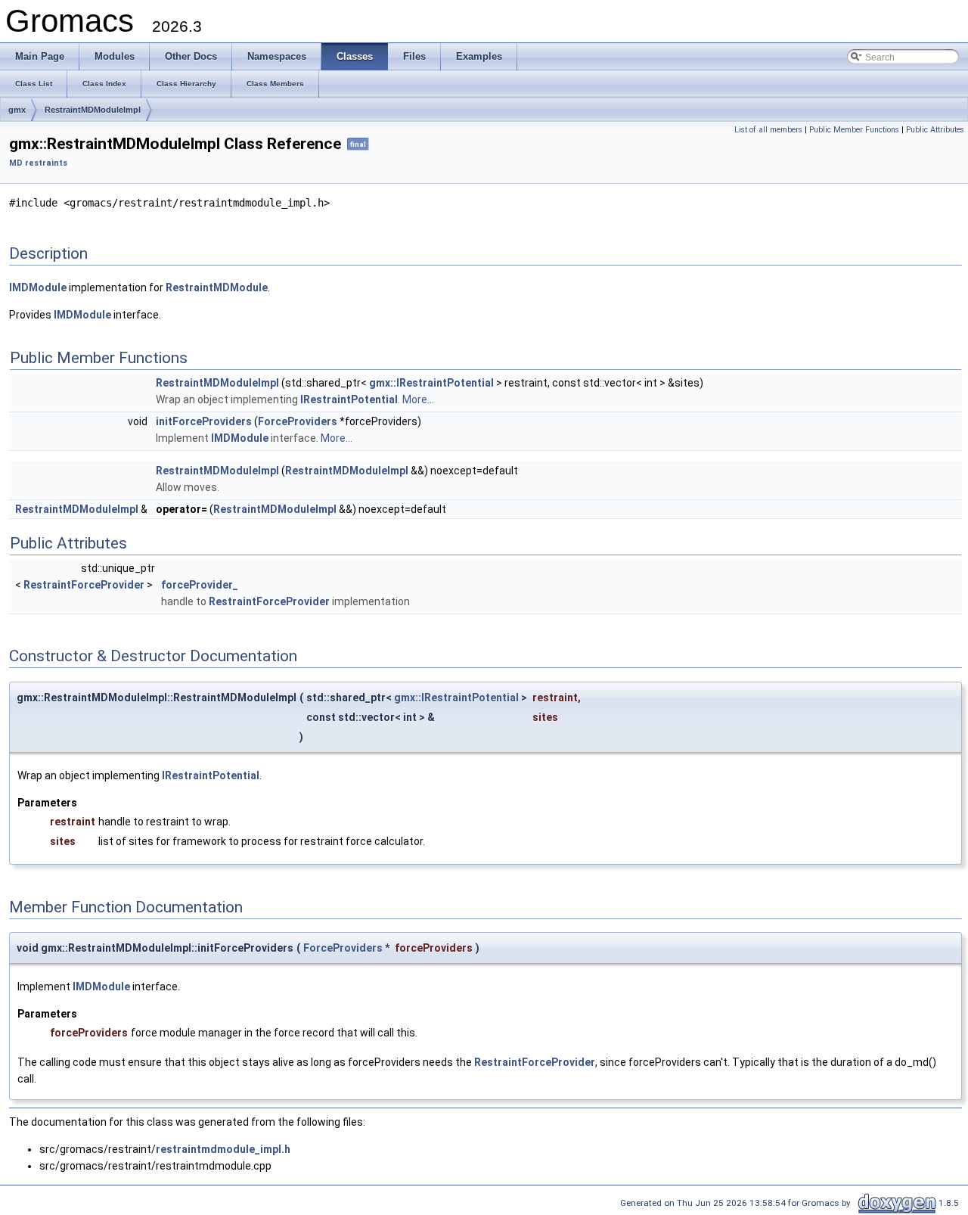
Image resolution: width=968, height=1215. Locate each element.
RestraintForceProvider (83, 585)
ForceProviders (297, 421)
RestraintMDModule (217, 287)
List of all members (768, 130)
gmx (17, 109)
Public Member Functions (854, 130)
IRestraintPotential (349, 399)
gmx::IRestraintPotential (431, 383)
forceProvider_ (199, 585)
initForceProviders (204, 421)
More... (418, 399)
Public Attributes (935, 130)
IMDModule (38, 287)
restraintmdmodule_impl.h (223, 1149)
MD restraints (38, 163)
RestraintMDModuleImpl (93, 109)
